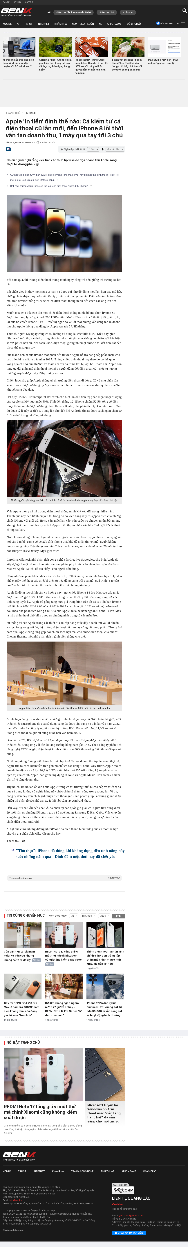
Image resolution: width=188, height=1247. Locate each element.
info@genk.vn (16, 1200)
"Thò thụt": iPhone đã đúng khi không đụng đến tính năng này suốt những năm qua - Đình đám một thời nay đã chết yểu (70, 853)
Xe (100, 23)
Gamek (6, 2)
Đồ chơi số (134, 23)
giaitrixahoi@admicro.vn (131, 1215)
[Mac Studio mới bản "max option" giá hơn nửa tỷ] (164, 47)
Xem (118, 916)
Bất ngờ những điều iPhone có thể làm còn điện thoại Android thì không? (49, 186)
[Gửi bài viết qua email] (8, 150)
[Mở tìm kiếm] (184, 10)
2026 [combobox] (103, 916)
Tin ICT (28, 23)
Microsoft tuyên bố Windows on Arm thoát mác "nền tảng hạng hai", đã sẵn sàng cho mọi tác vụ (104, 1113)
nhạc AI (129, 12)
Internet (43, 23)
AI (18, 23)
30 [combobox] (72, 916)
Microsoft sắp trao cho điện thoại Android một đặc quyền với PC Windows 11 (18, 63)
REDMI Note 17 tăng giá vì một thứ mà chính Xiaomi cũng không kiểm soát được (63, 955)
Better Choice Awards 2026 (74, 12)
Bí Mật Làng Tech (169, 23)
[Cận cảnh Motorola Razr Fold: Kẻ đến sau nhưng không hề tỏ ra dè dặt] (22, 935)
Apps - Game (129, 1171)
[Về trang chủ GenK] (16, 12)
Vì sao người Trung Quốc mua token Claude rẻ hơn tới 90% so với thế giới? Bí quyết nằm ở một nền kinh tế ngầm (91, 66)
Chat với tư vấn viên (130, 1233)
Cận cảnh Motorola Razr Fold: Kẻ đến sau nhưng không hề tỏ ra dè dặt (19, 956)
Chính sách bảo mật (13, 1230)
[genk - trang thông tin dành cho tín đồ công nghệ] (19, 1156)
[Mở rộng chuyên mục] (182, 23)
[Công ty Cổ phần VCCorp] (123, 1195)
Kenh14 (17, 2)
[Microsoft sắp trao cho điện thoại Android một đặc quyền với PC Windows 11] (19, 47)
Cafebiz (29, 2)
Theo (64, 878)
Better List (108, 12)
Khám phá (61, 23)
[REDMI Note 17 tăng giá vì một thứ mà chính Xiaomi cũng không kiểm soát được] (64, 935)
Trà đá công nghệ (82, 1171)
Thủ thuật (107, 1171)
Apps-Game (114, 23)
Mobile (7, 23)
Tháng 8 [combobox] (87, 916)
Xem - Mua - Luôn (83, 23)
